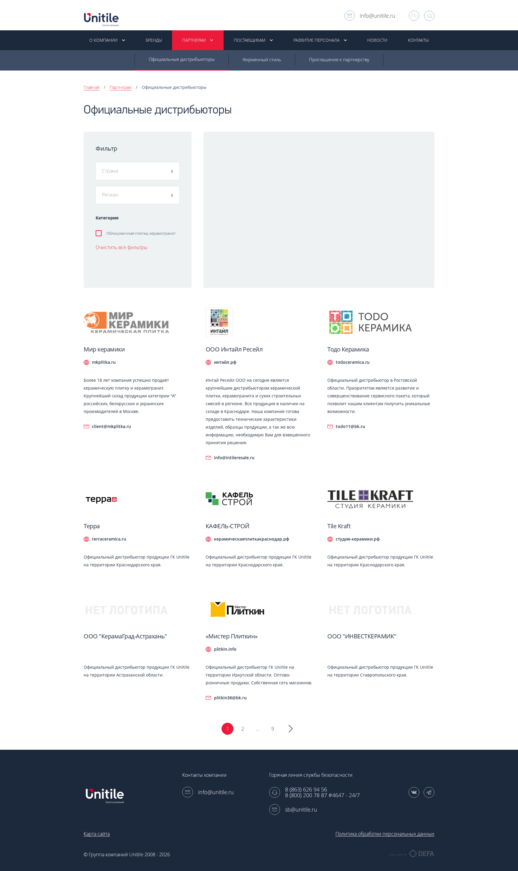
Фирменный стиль (262, 59)
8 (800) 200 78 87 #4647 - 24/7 (322, 795)
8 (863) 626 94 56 (306, 789)
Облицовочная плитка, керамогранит (141, 233)
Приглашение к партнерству (339, 59)
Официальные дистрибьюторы (182, 59)
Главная (91, 87)
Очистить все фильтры (121, 247)
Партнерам (120, 87)
